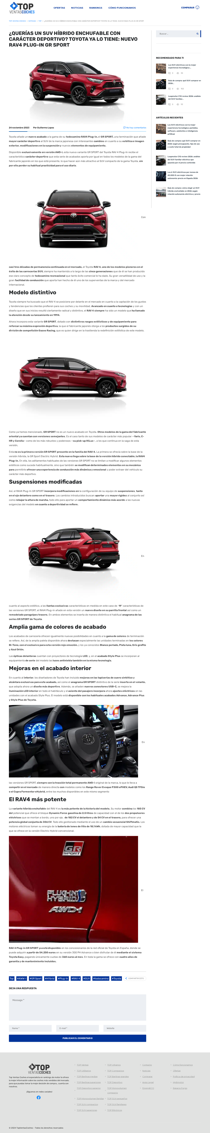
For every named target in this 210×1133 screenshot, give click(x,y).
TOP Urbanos (114, 1065)
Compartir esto (136, 978)
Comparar (188, 7)
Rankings (95, 7)
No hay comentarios (136, 127)
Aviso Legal (148, 1082)
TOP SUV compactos (87, 1104)
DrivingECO (148, 1088)
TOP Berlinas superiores (89, 1082)
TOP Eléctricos (114, 1110)
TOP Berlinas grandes (118, 1076)
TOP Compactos (115, 1070)
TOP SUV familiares (116, 1104)
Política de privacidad (184, 1076)
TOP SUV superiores (87, 1110)
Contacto (147, 1065)
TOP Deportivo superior (89, 1088)
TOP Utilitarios (84, 1070)
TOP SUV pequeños (117, 1098)
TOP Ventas (82, 1065)
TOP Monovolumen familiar (90, 1098)
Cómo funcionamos (122, 7)
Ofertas (59, 7)
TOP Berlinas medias (87, 1076)
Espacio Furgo (180, 1088)
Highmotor (178, 1082)
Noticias (77, 7)
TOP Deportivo (114, 1082)
